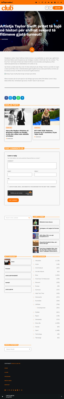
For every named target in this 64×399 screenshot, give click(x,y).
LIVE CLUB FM (9, 289)
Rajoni (37, 316)
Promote (8, 268)
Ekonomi (37, 282)
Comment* (11, 161)
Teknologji (38, 338)
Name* (9, 171)
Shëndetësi (38, 319)
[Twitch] (42, 3)
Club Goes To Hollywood (42, 279)
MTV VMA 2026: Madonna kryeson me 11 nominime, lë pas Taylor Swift (45, 132)
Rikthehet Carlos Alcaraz (46, 222)
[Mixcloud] (48, 3)
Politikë (37, 312)
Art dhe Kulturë (39, 271)
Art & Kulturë (39, 268)
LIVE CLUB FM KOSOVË (12, 275)
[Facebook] (58, 3)
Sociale (37, 327)
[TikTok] (45, 3)
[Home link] (7, 8)
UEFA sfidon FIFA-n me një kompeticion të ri (46, 236)
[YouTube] (36, 3)
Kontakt (8, 282)
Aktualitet (38, 261)
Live (57, 8)
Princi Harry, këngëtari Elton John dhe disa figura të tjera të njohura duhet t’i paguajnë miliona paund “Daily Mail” (48, 250)
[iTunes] (51, 3)
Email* (36, 171)
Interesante (38, 297)
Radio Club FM (15, 363)
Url (9, 178)
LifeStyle (37, 304)
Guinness (37, 290)
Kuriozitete (38, 301)
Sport (36, 330)
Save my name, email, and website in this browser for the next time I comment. (32, 186)
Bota (36, 275)
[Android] (61, 3)
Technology (38, 334)
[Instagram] (55, 3)
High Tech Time (39, 293)
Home (12, 261)
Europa (37, 286)
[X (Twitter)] (39, 3)
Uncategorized (41, 308)
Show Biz (9, 127)
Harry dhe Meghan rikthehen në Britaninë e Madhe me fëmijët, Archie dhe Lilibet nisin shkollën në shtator (17, 133)
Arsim (37, 264)
